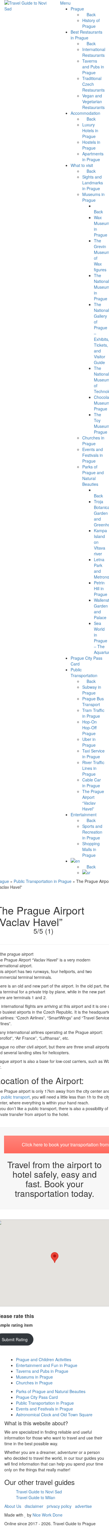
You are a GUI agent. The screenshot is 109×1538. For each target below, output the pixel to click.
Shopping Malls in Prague (91, 849)
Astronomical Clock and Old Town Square (54, 1414)
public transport (15, 1097)
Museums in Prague (93, 197)
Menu (65, 3)
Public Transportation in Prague (43, 881)
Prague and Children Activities (43, 1359)
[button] (55, 1257)
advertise (83, 1506)
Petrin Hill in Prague (100, 588)
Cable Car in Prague (91, 782)
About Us (12, 1506)
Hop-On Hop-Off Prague (89, 727)
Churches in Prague (93, 440)
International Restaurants (93, 52)
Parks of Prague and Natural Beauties (93, 475)
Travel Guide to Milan (35, 1497)
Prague (77, 9)
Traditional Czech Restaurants (93, 84)
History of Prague (91, 23)
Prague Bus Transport (93, 701)
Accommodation (85, 113)
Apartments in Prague (92, 156)
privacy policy (59, 1506)
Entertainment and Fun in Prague (46, 1365)
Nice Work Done (47, 1515)
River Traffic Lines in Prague (93, 768)
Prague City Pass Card (37, 1397)
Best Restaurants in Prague (86, 35)
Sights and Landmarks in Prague (92, 182)
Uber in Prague (89, 742)
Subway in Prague (91, 690)
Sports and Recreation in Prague (92, 832)
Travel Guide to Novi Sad (39, 1492)
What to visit (82, 165)
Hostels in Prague (91, 145)
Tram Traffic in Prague (93, 713)
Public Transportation (84, 672)
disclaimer (34, 1506)
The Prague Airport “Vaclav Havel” (93, 800)
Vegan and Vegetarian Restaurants (93, 101)
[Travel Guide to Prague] (27, 6)
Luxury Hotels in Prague (90, 130)
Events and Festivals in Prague (92, 455)
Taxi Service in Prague (93, 753)
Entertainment (84, 814)
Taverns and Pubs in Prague (93, 66)
